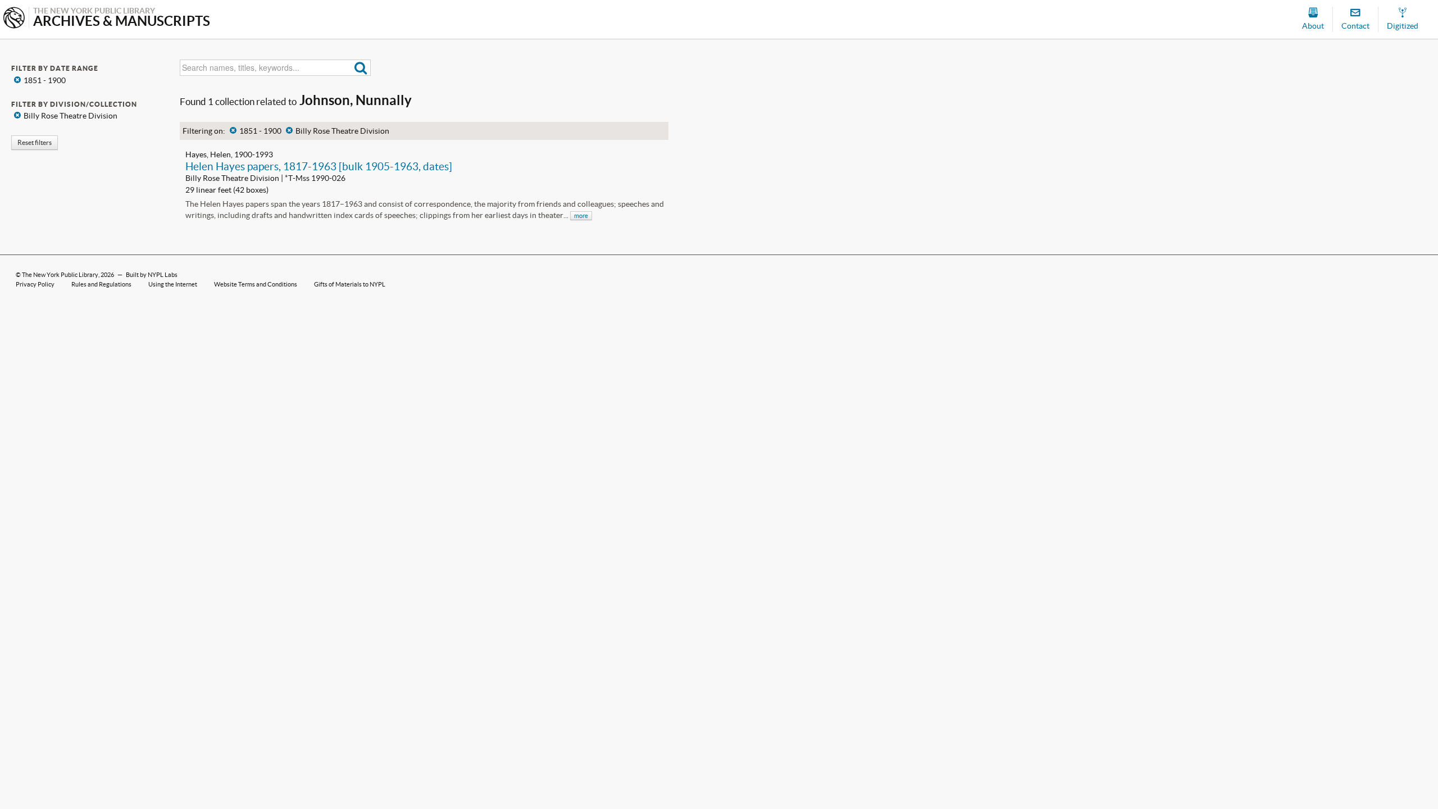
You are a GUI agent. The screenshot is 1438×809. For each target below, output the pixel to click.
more (581, 215)
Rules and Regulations (101, 284)
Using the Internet (172, 284)
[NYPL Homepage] (14, 19)
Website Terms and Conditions (255, 284)
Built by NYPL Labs (152, 274)
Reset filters (34, 142)
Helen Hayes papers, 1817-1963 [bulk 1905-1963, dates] (318, 166)
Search (361, 68)
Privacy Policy (35, 284)
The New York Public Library (60, 274)
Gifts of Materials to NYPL (349, 284)
